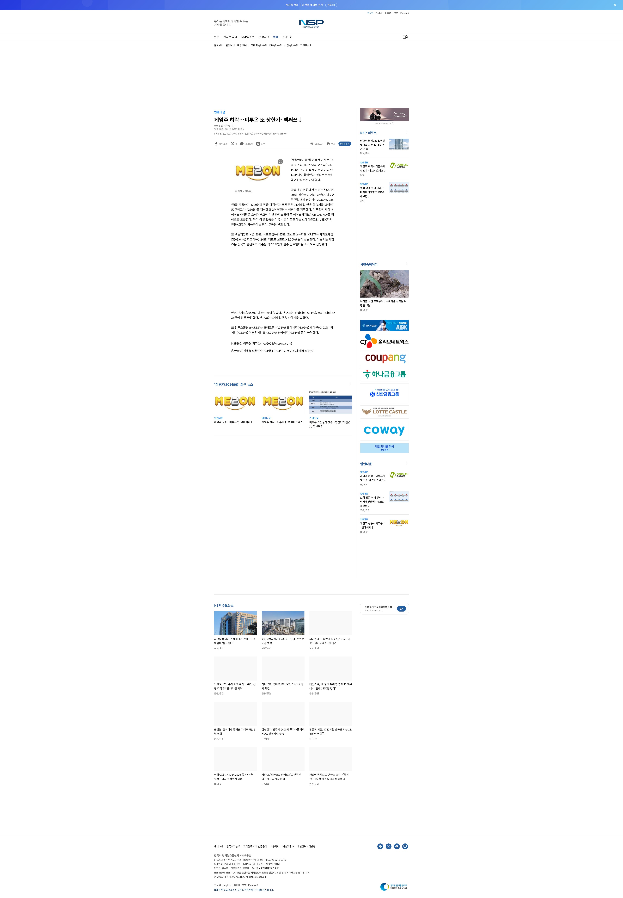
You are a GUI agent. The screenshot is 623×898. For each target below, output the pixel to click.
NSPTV (287, 37)
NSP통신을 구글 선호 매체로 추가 (304, 5)
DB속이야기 (275, 45)
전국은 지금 (230, 37)
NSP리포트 (248, 37)
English (379, 12)
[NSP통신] (311, 24)
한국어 (370, 12)
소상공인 (264, 37)
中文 (396, 12)
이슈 (275, 37)
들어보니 (218, 45)
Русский (404, 12)
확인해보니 (243, 45)
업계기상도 (306, 45)
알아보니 (230, 45)
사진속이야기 (291, 45)
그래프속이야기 (259, 45)
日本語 (388, 12)
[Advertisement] (426, 144)
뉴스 (216, 37)
